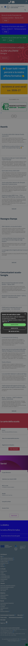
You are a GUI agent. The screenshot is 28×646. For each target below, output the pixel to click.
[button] (14, 331)
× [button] (25, 313)
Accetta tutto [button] (14, 324)
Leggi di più (5, 321)
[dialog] (14, 323)
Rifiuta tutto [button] (14, 328)
